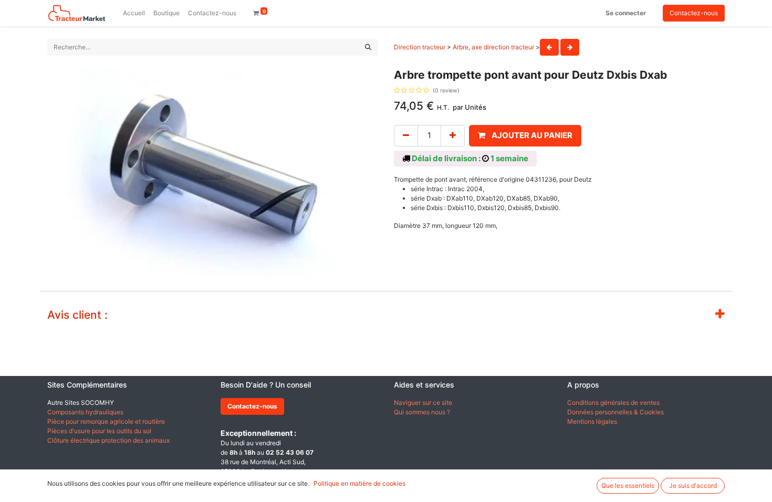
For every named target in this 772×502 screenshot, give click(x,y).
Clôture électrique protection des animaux (108, 440)
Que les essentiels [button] (627, 485)
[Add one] (453, 136)
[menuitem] (134, 13)
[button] (525, 136)
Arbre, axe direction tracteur (493, 47)
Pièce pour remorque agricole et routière (106, 421)
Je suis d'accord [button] (693, 485)
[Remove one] (406, 136)
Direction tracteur (419, 47)
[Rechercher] (368, 47)
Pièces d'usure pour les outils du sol (99, 431)
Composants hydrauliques (85, 412)
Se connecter (626, 13)
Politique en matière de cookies (359, 483)
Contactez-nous (694, 13)
